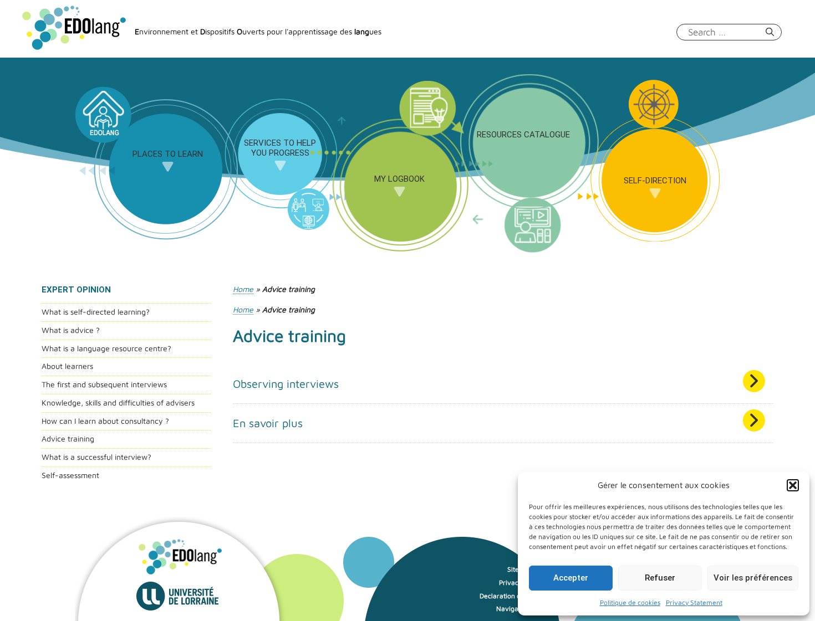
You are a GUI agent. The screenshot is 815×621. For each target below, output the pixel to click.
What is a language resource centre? (106, 348)
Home (243, 289)
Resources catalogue (523, 135)
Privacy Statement (694, 602)
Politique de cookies (630, 602)
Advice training (68, 438)
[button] (792, 485)
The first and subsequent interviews (104, 384)
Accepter (570, 578)
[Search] (769, 32)
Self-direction (655, 181)
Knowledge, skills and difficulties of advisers (118, 402)
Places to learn (168, 154)
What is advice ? (71, 330)
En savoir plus (268, 423)
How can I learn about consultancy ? (105, 420)
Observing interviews (286, 383)
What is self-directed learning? (96, 311)
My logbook (399, 179)
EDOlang (102, 119)
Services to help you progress (280, 148)
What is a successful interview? (96, 456)
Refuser (660, 578)
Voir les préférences (753, 578)
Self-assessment (70, 475)
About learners (67, 366)
